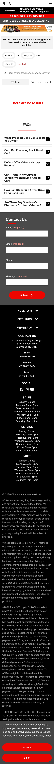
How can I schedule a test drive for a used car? (24, 191)
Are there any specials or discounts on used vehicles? (22, 204)
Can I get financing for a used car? (23, 152)
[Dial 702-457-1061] (10, 3)
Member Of (25, 327)
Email (15, 243)
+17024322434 (27, 366)
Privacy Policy (43, 735)
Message (17, 276)
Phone (9, 260)
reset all (22, 64)
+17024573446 (27, 376)
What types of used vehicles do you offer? (25, 139)
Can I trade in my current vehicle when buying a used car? (22, 177)
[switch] (50, 3)
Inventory (25, 311)
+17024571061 (27, 356)
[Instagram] (26, 389)
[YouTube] (32, 389)
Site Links (24, 319)
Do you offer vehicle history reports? (22, 164)
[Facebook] (21, 389)
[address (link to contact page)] (4, 3)
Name (15, 227)
